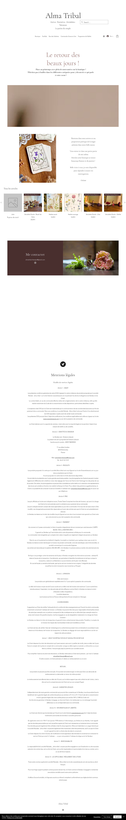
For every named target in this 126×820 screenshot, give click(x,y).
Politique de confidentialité (14, 818)
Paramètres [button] (97, 817)
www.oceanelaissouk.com (51, 419)
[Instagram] (104, 36)
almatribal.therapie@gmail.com (35, 260)
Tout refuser (107, 817)
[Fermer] (124, 817)
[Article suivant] (125, 202)
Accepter (117, 817)
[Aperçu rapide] (13, 203)
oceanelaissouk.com (77, 713)
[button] (117, 36)
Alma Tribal (63, 15)
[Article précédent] (1, 202)
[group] (63, 207)
